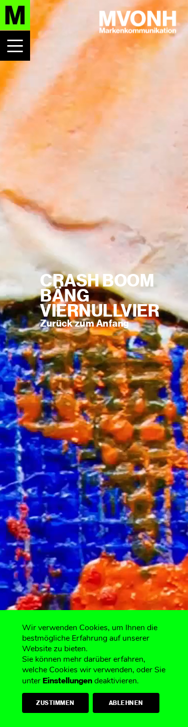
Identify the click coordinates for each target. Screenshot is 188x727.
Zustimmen (55, 702)
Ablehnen (126, 702)
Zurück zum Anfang (84, 323)
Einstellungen (67, 680)
